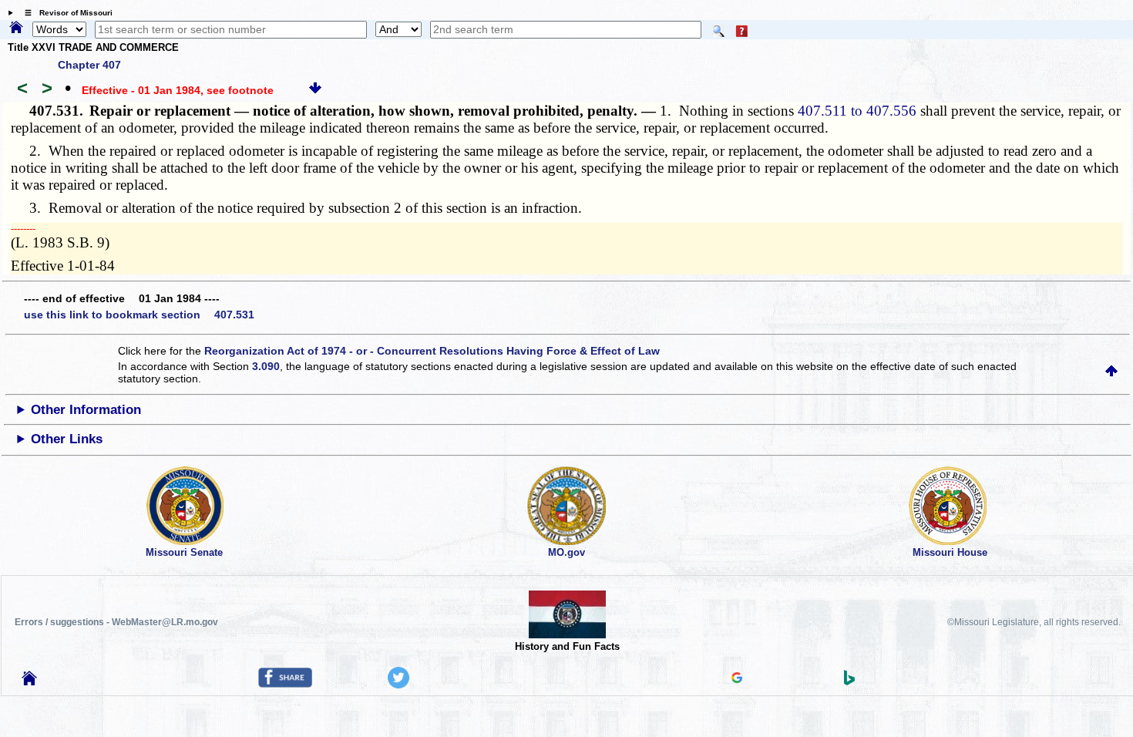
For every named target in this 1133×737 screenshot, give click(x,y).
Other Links (67, 439)
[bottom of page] (315, 90)
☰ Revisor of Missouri (65, 12)
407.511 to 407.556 (857, 111)
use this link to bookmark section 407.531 (139, 314)
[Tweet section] (398, 684)
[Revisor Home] (29, 681)
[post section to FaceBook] (285, 684)
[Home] (16, 28)
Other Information (86, 409)
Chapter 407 (89, 65)
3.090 (266, 366)
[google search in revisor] (736, 679)
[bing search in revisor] (849, 681)
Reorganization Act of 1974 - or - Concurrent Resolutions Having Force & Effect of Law (432, 351)
